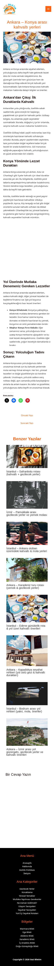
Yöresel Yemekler (27, 895)
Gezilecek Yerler (27, 888)
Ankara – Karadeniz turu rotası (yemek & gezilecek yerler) (25, 586)
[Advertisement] (27, 251)
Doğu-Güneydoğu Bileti (27, 946)
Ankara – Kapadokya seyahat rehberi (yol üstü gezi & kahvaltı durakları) (25, 672)
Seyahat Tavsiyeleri (27, 909)
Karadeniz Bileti (27, 939)
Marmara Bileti (27, 928)
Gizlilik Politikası (27, 870)
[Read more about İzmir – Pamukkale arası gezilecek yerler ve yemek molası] (27, 494)
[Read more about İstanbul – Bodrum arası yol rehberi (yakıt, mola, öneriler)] (27, 693)
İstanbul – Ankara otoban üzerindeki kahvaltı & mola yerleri (26, 550)
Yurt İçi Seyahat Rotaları (27, 913)
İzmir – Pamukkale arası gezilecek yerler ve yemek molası (26, 513)
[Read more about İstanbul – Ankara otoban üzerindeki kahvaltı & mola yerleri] (27, 533)
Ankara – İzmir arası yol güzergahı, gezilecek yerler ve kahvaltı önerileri (24, 752)
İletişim (27, 873)
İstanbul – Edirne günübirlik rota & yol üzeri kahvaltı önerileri (25, 627)
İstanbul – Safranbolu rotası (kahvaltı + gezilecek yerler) (23, 473)
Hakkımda (27, 866)
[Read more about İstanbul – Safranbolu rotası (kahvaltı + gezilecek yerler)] (27, 456)
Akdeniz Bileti (27, 935)
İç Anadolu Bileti (27, 942)
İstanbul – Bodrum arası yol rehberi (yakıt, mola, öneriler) (24, 710)
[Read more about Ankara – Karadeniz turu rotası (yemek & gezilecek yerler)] (27, 569)
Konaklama (27, 892)
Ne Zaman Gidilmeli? (27, 902)
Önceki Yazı (27, 415)
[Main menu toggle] (48, 9)
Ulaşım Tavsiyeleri (27, 906)
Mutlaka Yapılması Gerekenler (27, 899)
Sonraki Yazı (27, 423)
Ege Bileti (27, 932)
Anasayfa (27, 862)
